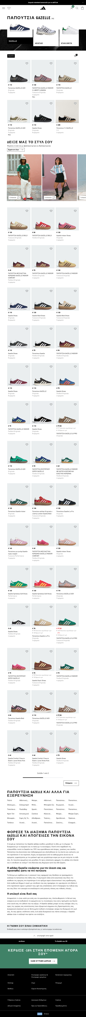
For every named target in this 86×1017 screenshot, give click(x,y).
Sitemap (10, 983)
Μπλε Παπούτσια (36, 805)
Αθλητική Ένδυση (47, 801)
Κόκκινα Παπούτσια (48, 814)
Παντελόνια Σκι (48, 810)
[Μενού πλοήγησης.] (3, 8)
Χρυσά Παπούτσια (36, 810)
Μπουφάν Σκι (49, 805)
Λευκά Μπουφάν (72, 805)
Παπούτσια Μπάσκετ (72, 810)
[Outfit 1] (24, 177)
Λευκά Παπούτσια (36, 823)
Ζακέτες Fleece (59, 823)
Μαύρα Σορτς (73, 814)
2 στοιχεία (12, 197)
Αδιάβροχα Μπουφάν (36, 818)
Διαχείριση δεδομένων (38, 1000)
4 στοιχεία (48, 197)
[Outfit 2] (59, 177)
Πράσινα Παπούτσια (72, 818)
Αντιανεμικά (24, 814)
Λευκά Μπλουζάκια (24, 823)
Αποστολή (11, 975)
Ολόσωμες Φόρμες (11, 805)
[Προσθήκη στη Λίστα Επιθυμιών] (27, 64)
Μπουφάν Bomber (10, 818)
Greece (46, 1014)
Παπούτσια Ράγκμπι (48, 823)
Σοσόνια (35, 814)
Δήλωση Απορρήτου (14, 1006)
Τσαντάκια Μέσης (11, 810)
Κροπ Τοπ (10, 814)
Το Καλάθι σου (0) (61, 941)
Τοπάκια (10, 823)
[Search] (77, 8)
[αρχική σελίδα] (43, 9)
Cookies (58, 1000)
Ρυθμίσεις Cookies (14, 1000)
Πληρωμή (58, 983)
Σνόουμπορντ (24, 805)
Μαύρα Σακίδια (59, 814)
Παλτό (9, 800)
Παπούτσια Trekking (60, 810)
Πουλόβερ (23, 809)
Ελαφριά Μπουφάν (72, 823)
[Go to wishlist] (9, 8)
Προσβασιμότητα (61, 1006)
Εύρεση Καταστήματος (38, 989)
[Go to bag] (82, 8)
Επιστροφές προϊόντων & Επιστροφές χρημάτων (39, 976)
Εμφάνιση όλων (13, 150)
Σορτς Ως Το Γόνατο (23, 818)
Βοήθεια (10, 989)
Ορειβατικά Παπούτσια (60, 818)
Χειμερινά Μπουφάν (60, 805)
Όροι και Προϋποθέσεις (39, 1006)
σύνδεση (22, 941)
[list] (39, 56)
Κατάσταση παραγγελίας (63, 975)
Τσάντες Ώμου (47, 818)
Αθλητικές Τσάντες (23, 801)
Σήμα (33, 983)
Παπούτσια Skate (60, 801)
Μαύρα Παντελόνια (36, 801)
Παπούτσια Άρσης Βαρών (72, 801)
